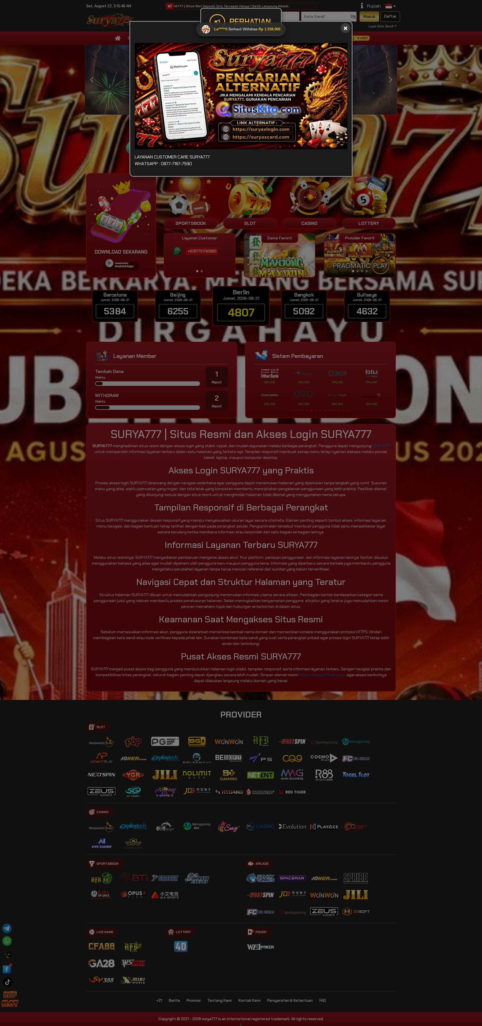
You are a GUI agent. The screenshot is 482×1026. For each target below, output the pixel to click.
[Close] (345, 28)
